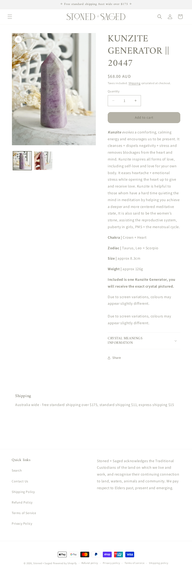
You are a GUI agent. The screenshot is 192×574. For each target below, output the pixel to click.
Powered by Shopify (65, 563)
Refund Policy (22, 502)
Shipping (134, 83)
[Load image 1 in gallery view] (22, 160)
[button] (10, 17)
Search (17, 470)
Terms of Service (24, 513)
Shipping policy (158, 563)
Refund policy (89, 563)
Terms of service (134, 563)
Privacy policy (111, 563)
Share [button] (116, 357)
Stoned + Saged (42, 563)
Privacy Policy (22, 523)
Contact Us (20, 481)
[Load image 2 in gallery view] (43, 160)
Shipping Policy (23, 492)
